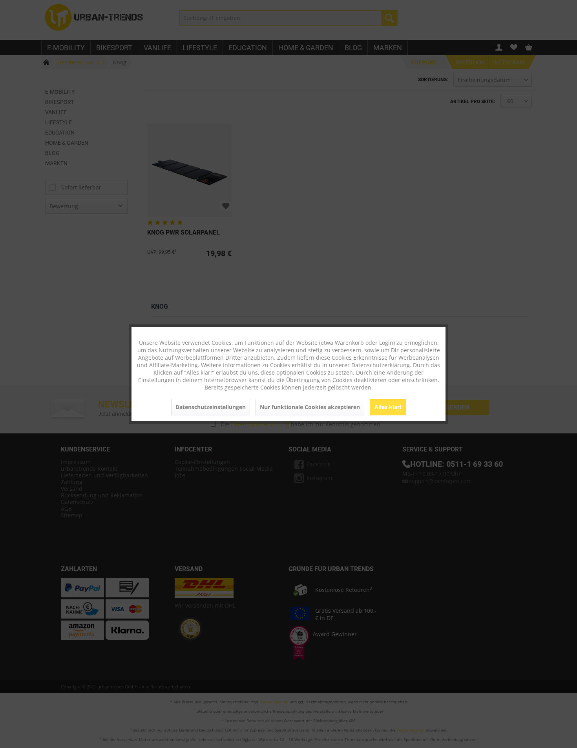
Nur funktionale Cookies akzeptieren (310, 407)
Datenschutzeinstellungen (210, 407)
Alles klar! (387, 407)
